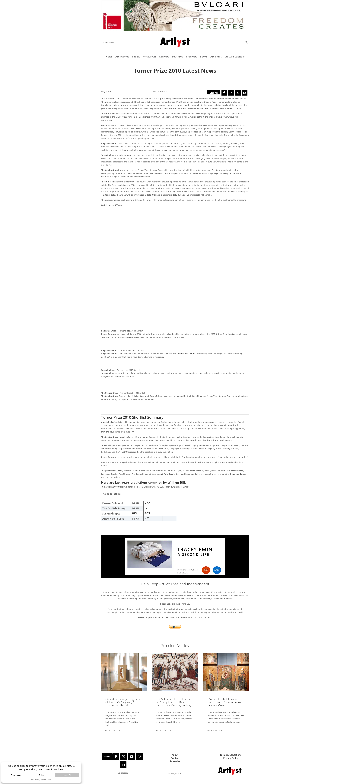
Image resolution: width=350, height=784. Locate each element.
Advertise (175, 761)
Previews (191, 57)
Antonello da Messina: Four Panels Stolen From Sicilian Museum (224, 702)
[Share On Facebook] (224, 93)
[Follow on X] (123, 756)
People (136, 57)
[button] (246, 42)
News (109, 57)
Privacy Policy (230, 758)
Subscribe (108, 42)
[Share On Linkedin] (231, 93)
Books (203, 57)
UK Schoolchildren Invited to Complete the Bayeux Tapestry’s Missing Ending (173, 702)
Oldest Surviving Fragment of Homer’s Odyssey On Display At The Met (123, 702)
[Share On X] (238, 93)
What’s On (149, 57)
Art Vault (216, 57)
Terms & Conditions (230, 754)
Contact (175, 758)
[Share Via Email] (244, 93)
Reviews (164, 57)
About (175, 754)
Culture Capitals (235, 57)
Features (177, 57)
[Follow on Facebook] (115, 756)
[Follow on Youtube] (131, 756)
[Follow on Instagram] (139, 756)
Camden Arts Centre (186, 353)
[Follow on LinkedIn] (123, 764)
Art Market (122, 57)
